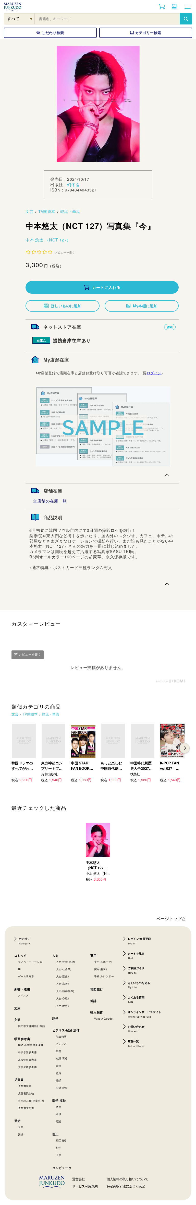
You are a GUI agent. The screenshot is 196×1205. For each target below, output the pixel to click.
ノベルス (23, 995)
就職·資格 (62, 1058)
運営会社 (78, 1178)
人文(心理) (62, 998)
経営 (59, 1051)
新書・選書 (22, 989)
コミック (20, 955)
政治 (59, 1073)
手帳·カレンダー (104, 976)
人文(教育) (62, 1006)
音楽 (20, 1127)
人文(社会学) (63, 969)
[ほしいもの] (174, 6)
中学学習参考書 (27, 1052)
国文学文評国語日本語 (31, 1026)
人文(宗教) (62, 983)
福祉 (59, 1121)
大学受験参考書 (27, 1067)
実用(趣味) (100, 969)
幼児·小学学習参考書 (30, 1045)
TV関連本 (46, 211)
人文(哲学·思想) (65, 962)
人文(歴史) (62, 976)
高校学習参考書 (27, 1059)
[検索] (186, 18)
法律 (59, 1066)
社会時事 (61, 1036)
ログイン (154, 372)
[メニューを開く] (187, 7)
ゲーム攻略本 (26, 976)
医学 (59, 1107)
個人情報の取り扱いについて (127, 1178)
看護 (59, 1114)
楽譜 (20, 1134)
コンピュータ (62, 1167)
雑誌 (93, 1000)
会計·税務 (62, 1087)
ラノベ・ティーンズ (30, 962)
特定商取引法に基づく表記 (126, 1186)
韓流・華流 (70, 211)
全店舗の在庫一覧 (50, 501)
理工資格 (61, 1140)
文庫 (17, 1008)
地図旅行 (96, 989)
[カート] (161, 6)
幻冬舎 (73, 184)
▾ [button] (31, 19)
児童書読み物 (26, 1093)
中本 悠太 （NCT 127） (48, 240)
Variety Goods (103, 1018)
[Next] (184, 748)
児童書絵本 (25, 1086)
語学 (55, 1018)
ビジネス (61, 1043)
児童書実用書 (26, 1108)
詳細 (170, 327)
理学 (59, 1147)
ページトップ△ (171, 918)
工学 (59, 1155)
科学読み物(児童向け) (31, 1101)
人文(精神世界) (65, 991)
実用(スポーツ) (103, 962)
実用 (93, 955)
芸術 (17, 1120)
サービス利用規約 (85, 1186)
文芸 (29, 211)
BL (20, 969)
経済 (59, 1080)
